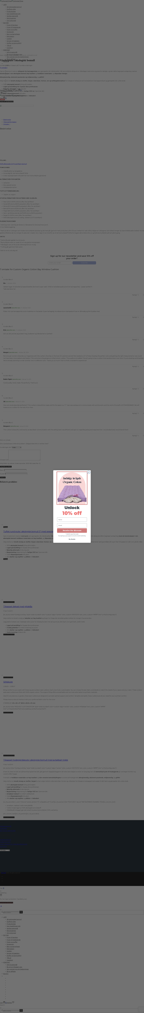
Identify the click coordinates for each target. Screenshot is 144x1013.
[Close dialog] (88, 472)
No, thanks (72, 539)
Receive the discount (72, 531)
